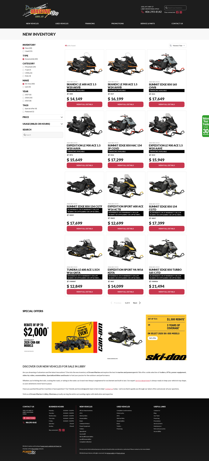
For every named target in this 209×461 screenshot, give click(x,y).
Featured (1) (29, 111)
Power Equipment (85, 426)
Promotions (117, 23)
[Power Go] (42, 452)
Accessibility (157, 431)
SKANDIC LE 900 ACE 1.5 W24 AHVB (122, 86)
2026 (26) (28, 98)
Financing (90, 23)
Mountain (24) (30, 67)
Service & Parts (148, 23)
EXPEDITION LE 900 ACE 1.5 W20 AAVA (84, 147)
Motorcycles (120, 413)
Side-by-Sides (83, 416)
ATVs (81, 413)
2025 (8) (28, 101)
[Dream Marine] (41, 10)
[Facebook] (177, 12)
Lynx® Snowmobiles (85, 439)
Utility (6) (28, 73)
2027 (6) (28, 94)
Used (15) (28, 51)
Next (135, 303)
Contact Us (177, 23)
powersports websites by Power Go (51, 446)
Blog (155, 413)
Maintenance (157, 426)
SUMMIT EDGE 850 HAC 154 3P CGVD (125, 147)
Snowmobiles (83, 418)
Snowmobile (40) (31, 59)
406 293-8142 (153, 11)
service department (143, 380)
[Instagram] (181, 12)
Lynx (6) (28, 87)
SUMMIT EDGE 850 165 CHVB (163, 86)
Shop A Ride (35, 449)
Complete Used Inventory (124, 410)
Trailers (82, 429)
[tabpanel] (61, 418)
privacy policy (111, 453)
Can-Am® (82, 434)
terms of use (121, 453)
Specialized (83, 431)
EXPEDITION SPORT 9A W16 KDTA (125, 271)
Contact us (109, 389)
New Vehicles (32, 23)
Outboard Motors (85, 423)
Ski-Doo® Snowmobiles (86, 436)
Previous (117, 303)
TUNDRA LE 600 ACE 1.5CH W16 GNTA (83, 271)
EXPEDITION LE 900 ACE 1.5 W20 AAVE (166, 147)
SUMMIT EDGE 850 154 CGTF (84, 206)
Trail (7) (28, 70)
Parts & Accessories (159, 429)
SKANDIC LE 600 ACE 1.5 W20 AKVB (81, 86)
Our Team (157, 416)
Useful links (160, 407)
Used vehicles (61, 23)
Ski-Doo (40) (30, 84)
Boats (81, 421)
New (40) (28, 48)
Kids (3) (28, 76)
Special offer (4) (31, 108)
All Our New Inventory (86, 410)
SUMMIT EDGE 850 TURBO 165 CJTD (165, 271)
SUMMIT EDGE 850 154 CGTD (163, 208)
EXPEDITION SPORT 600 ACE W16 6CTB (125, 208)
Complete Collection (86, 442)
